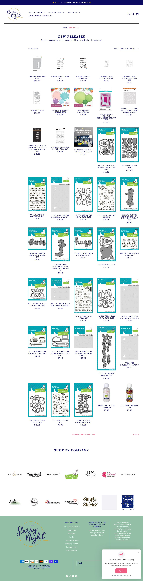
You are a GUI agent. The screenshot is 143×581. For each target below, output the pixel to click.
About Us (71, 533)
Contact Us (71, 530)
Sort (116, 49)
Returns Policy (71, 547)
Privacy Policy (71, 550)
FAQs (71, 537)
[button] (133, 14)
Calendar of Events (71, 527)
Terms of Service (72, 540)
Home (65, 27)
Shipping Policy (71, 543)
